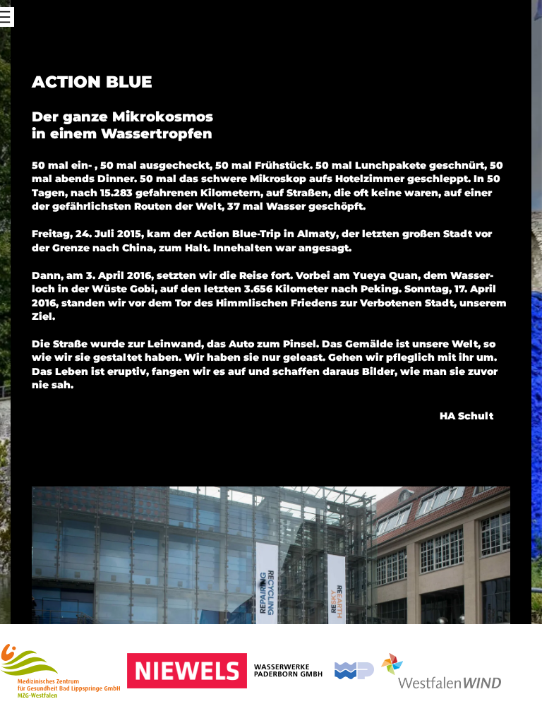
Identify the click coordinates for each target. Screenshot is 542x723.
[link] (60, 673)
